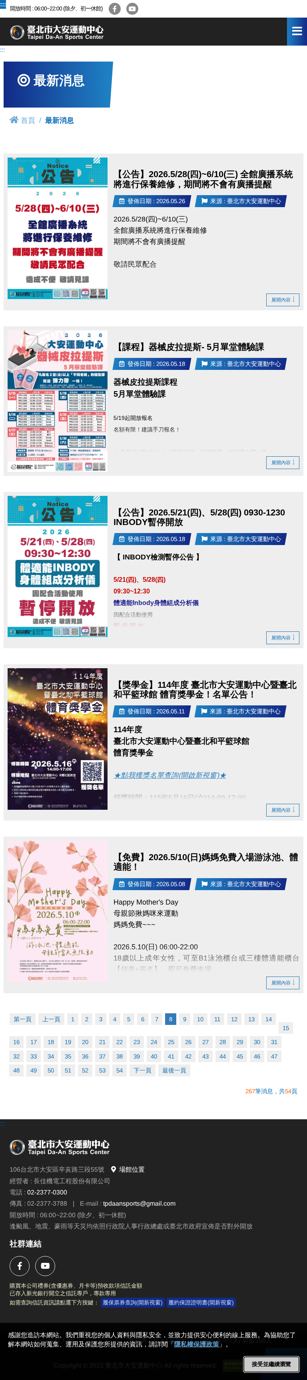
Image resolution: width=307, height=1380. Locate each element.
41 (171, 1056)
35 (68, 1056)
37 (102, 1056)
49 (33, 1070)
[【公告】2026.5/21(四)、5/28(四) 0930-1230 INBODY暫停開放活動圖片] (58, 566)
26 (188, 1041)
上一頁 (51, 1019)
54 (119, 1070)
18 (51, 1041)
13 (251, 1019)
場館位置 (132, 1169)
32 (16, 1056)
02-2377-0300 (47, 1192)
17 (33, 1041)
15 (286, 1028)
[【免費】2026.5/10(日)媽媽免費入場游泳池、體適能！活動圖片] (58, 911)
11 (217, 1019)
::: (3, 4)
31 (274, 1041)
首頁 (28, 120)
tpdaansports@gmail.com (139, 1203)
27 (205, 1041)
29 (240, 1041)
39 (137, 1056)
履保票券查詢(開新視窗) (133, 1302)
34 (51, 1056)
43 (205, 1056)
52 (85, 1070)
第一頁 (23, 1019)
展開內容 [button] (281, 300)
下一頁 (143, 1070)
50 (51, 1070)
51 (68, 1070)
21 (102, 1041)
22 (119, 1041)
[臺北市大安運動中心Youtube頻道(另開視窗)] (132, 9)
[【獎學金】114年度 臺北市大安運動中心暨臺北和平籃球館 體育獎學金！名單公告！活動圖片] (58, 739)
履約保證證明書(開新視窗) (201, 1302)
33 (33, 1056)
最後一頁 (174, 1070)
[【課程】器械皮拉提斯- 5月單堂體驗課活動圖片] (58, 401)
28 (222, 1041)
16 (16, 1041)
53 (102, 1070)
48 (16, 1070)
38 (119, 1056)
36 (85, 1056)
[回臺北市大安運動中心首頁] (86, 31)
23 (137, 1041)
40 (154, 1056)
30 (257, 1041)
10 (200, 1019)
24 (154, 1041)
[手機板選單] (297, 32)
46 (257, 1056)
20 (85, 1041)
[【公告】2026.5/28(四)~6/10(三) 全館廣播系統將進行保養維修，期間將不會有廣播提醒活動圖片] (58, 228)
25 (171, 1041)
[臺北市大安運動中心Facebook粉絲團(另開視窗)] (115, 9)
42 (188, 1056)
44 (222, 1056)
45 (240, 1056)
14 (268, 1019)
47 (274, 1056)
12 (234, 1019)
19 (68, 1041)
